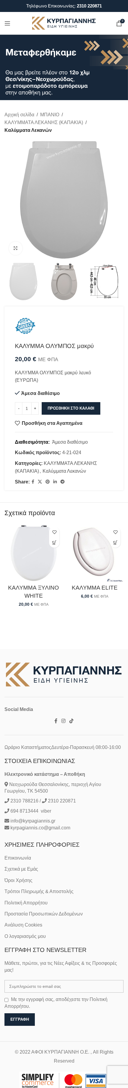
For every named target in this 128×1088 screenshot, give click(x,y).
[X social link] (40, 482)
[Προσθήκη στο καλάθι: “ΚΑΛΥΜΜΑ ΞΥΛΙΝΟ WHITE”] (54, 542)
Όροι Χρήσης (18, 880)
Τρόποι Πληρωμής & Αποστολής (39, 891)
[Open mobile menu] (7, 23)
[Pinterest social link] (47, 482)
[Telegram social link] (62, 482)
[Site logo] (64, 22)
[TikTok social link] (72, 721)
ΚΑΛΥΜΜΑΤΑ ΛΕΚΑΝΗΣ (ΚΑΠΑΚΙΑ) (43, 122)
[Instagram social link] (63, 721)
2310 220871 (89, 5)
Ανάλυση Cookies (23, 924)
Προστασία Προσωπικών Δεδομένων (43, 913)
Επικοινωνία (17, 857)
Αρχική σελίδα (19, 114)
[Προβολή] (15, 248)
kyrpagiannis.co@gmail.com (40, 827)
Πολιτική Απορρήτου (26, 902)
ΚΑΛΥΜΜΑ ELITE (95, 588)
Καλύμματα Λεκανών (28, 130)
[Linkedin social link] (55, 482)
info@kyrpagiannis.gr (32, 820)
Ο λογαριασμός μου (25, 936)
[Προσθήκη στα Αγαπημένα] (54, 532)
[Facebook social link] (33, 482)
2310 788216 (24, 800)
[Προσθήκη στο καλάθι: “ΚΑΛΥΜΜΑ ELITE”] (115, 542)
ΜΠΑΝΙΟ (49, 114)
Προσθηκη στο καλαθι (71, 408)
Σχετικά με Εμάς (21, 869)
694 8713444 (23, 811)
